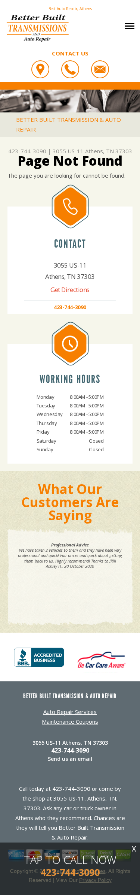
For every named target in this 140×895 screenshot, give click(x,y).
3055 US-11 (68, 151)
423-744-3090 (27, 151)
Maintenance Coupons (70, 721)
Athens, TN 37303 (108, 151)
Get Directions (70, 289)
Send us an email (70, 758)
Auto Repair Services (70, 711)
